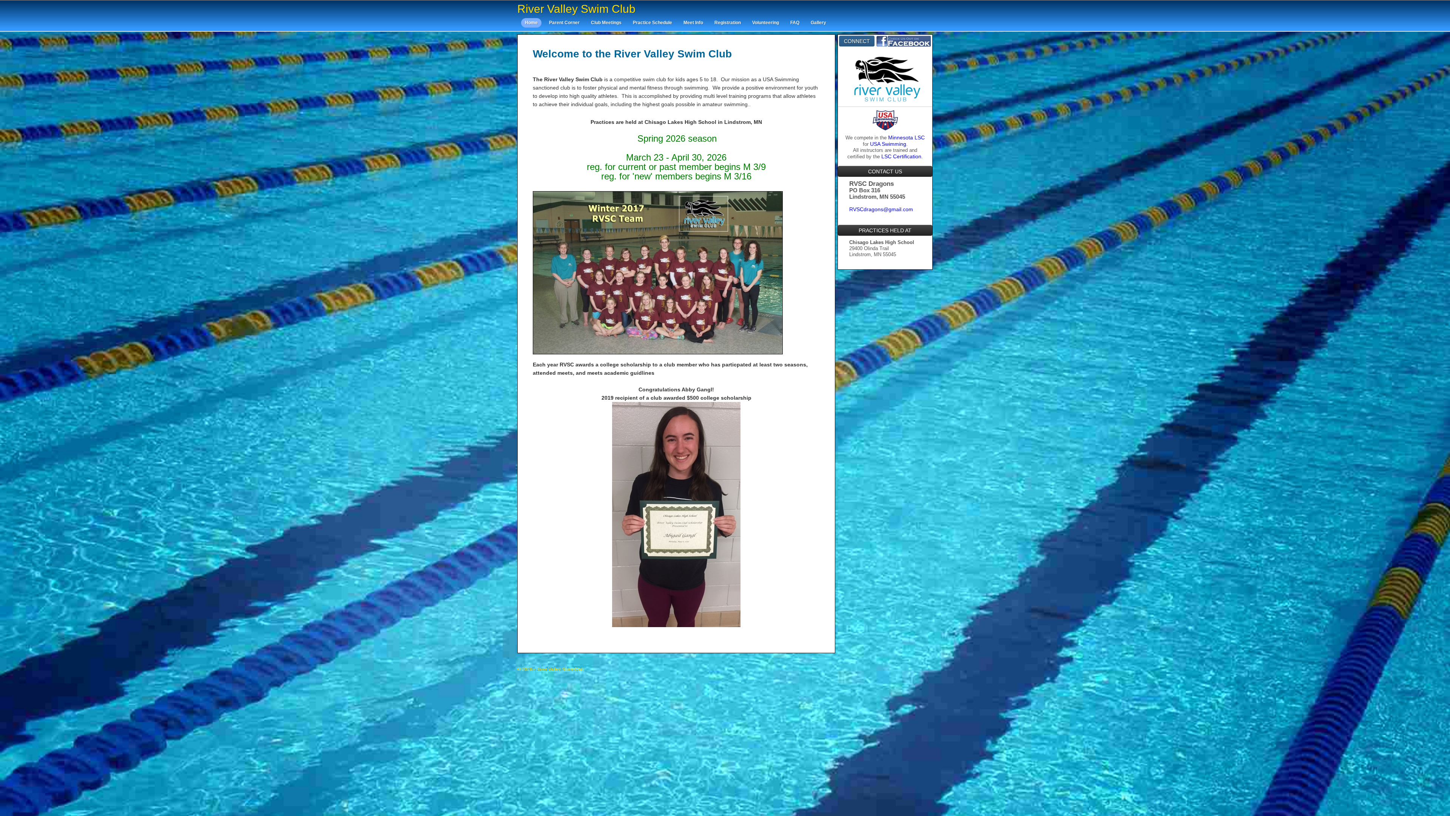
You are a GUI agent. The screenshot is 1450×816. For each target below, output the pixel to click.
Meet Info (693, 22)
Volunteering (765, 22)
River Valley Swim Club (576, 9)
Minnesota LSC (906, 137)
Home (531, 22)
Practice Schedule (652, 22)
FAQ (794, 22)
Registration (727, 22)
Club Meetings (606, 22)
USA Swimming (888, 144)
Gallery (818, 22)
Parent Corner (564, 22)
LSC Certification (901, 156)
